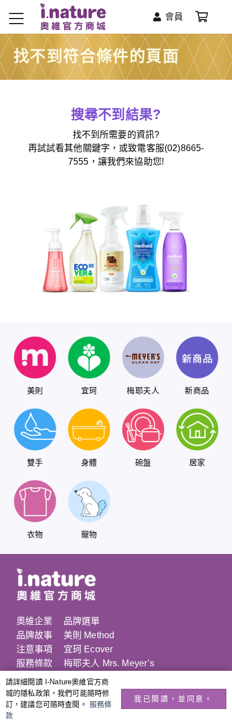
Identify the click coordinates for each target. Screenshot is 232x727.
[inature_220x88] (73, 17)
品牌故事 (34, 635)
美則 (35, 390)
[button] (16, 18)
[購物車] (201, 17)
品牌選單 (82, 621)
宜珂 (89, 390)
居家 (197, 462)
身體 (89, 462)
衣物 (35, 534)
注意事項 (34, 649)
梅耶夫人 (143, 390)
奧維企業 (34, 621)
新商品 (197, 390)
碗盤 (143, 462)
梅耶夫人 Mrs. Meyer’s (109, 663)
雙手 (35, 462)
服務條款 (34, 663)
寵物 (89, 534)
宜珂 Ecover (88, 649)
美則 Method (89, 635)
